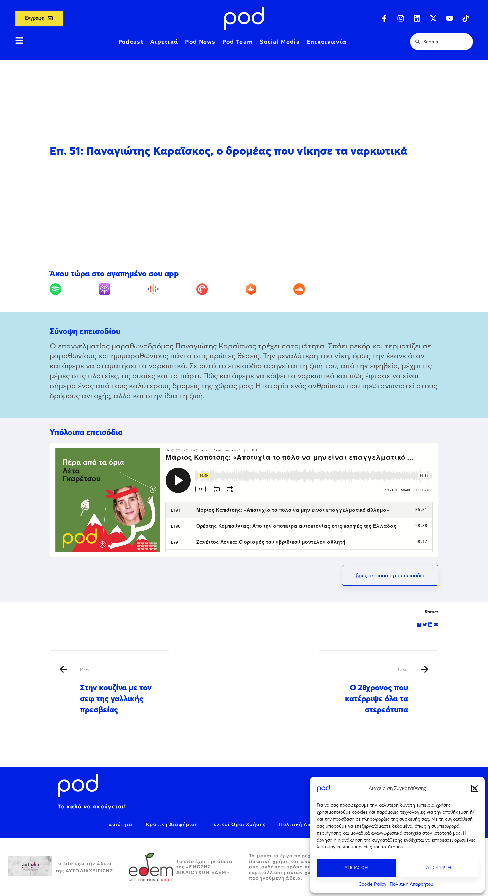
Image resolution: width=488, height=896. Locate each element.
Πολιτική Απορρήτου (411, 884)
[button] (474, 788)
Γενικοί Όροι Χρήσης (238, 824)
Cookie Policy (372, 884)
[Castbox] (268, 289)
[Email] (436, 624)
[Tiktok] (465, 18)
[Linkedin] (417, 18)
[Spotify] (73, 289)
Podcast (131, 41)
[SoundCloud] (317, 289)
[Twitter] (424, 624)
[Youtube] (449, 18)
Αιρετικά (164, 41)
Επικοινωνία (327, 41)
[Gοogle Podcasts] (171, 289)
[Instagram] (400, 18)
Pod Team (237, 41)
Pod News (200, 41)
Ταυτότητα (119, 824)
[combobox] (441, 41)
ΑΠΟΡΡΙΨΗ (438, 867)
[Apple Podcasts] (122, 289)
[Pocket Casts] (219, 289)
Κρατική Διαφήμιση (172, 824)
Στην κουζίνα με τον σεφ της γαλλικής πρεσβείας (116, 690)
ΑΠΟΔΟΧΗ (356, 867)
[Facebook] (419, 624)
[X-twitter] (433, 18)
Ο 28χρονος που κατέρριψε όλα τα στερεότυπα (376, 690)
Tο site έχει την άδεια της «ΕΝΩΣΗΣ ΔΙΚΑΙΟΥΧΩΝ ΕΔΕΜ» (204, 867)
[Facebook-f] (384, 18)
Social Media (280, 41)
